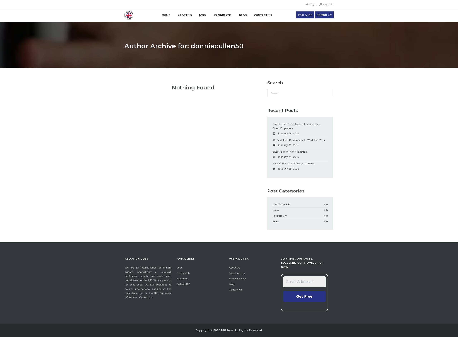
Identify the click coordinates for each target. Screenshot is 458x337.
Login (312, 4)
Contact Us (263, 15)
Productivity (280, 215)
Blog (243, 15)
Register (328, 4)
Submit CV (324, 15)
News (276, 210)
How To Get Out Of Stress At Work (293, 163)
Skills (276, 221)
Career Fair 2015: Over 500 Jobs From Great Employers (296, 126)
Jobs (202, 15)
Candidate (222, 15)
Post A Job (305, 15)
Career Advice (281, 204)
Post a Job (183, 273)
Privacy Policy (237, 278)
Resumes (182, 278)
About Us (185, 15)
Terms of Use (237, 273)
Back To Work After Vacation (290, 151)
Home (166, 15)
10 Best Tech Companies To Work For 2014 (299, 140)
